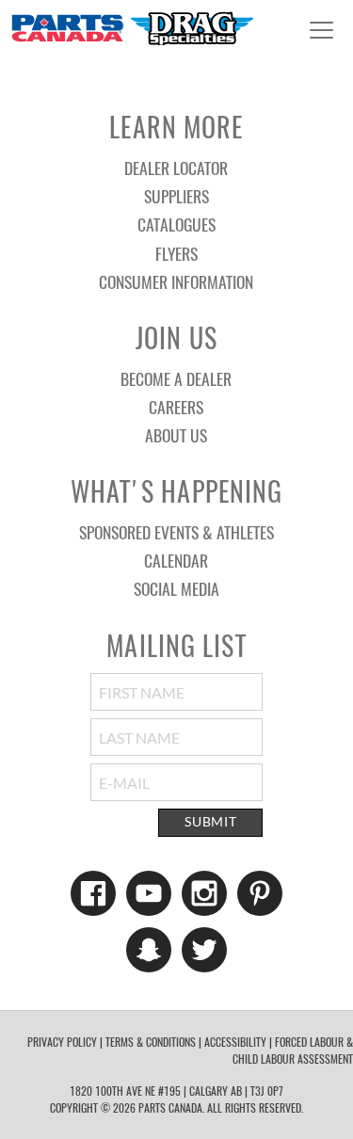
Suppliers (176, 196)
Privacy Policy (62, 1042)
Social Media (176, 588)
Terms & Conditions (150, 1042)
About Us (176, 435)
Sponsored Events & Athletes (176, 532)
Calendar (176, 560)
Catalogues (176, 224)
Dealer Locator (176, 167)
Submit (210, 821)
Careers (176, 406)
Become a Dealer (176, 378)
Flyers (176, 253)
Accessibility (235, 1042)
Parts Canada (132, 27)
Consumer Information (176, 281)
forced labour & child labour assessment (293, 1050)
